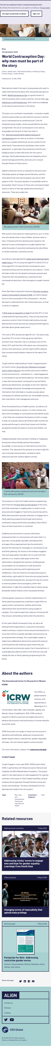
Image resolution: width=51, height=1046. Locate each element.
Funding (7, 1013)
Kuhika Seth (12, 71)
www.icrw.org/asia (38, 749)
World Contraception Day (17, 95)
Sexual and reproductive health (19, 803)
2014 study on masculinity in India (16, 313)
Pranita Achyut (7, 74)
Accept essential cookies (14, 13)
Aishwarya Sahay (38, 71)
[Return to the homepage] (10, 995)
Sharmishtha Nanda (24, 71)
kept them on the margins (26, 504)
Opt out (36, 13)
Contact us (8, 1003)
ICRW (19, 79)
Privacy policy (45, 8)
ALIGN (14, 79)
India (43, 795)
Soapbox (24, 1040)
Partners (7, 1008)
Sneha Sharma (19, 74)
